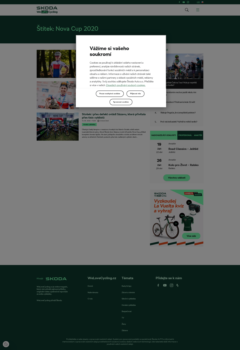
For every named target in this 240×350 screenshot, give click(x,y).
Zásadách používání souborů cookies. (126, 85)
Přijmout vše (135, 94)
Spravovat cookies (121, 102)
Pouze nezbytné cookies (109, 94)
